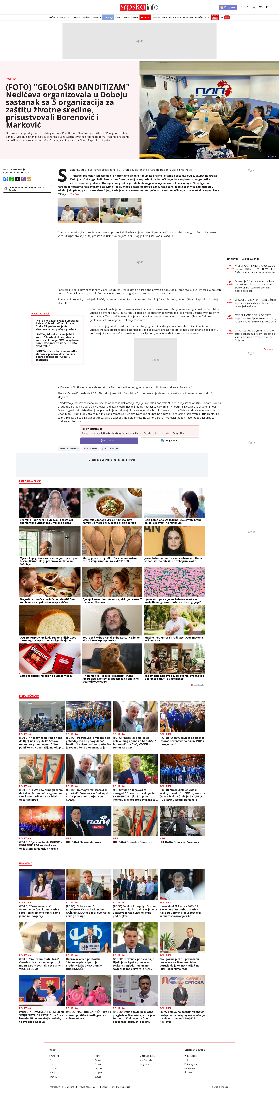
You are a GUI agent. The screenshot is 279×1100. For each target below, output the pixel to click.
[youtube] (260, 7)
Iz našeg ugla (202, 17)
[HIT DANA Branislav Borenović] (135, 821)
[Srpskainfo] (139, 7)
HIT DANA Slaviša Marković (83, 842)
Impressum (54, 1086)
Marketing (69, 1086)
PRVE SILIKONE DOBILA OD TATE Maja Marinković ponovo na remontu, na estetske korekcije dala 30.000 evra (255, 318)
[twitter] (247, 7)
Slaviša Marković (110, 448)
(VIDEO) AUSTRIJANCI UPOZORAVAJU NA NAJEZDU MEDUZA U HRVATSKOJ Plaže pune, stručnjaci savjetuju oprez (255, 269)
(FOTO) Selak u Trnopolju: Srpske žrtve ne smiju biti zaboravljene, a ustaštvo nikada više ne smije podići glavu (135, 911)
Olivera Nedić (91, 448)
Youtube (191, 1068)
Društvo (86, 17)
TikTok (190, 1072)
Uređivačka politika (121, 1086)
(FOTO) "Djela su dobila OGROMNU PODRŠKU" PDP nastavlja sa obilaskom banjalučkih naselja (42, 845)
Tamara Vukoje (17, 169)
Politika (76, 17)
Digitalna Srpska (147, 1055)
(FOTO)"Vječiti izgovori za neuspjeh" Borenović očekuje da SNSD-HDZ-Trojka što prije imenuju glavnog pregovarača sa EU (134, 794)
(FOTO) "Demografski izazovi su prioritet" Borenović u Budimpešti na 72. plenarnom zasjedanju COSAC (88, 794)
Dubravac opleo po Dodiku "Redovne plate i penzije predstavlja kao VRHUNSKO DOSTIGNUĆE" (84, 963)
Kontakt (104, 1086)
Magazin (166, 17)
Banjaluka (188, 17)
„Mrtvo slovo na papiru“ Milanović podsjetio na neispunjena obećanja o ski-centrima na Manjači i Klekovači (182, 1016)
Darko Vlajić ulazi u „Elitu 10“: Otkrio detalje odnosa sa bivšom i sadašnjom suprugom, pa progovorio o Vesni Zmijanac (255, 335)
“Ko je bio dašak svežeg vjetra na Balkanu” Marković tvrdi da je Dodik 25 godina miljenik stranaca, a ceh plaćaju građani (57, 325)
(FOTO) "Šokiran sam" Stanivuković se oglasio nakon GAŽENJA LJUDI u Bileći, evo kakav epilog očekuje (88, 911)
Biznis (118, 17)
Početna (53, 17)
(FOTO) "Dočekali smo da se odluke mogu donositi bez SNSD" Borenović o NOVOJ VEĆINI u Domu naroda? (134, 742)
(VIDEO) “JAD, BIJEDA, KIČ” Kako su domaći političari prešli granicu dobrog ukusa (88, 1015)
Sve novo (269, 349)
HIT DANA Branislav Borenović (133, 842)
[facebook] (241, 7)
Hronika (97, 17)
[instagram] (254, 7)
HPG (68, 838)
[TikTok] (266, 7)
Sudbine (156, 17)
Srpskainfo (111, 440)
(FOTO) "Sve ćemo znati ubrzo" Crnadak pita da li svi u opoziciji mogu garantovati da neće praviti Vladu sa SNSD (41, 963)
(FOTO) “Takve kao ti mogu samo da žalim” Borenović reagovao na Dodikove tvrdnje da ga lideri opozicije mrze (41, 794)
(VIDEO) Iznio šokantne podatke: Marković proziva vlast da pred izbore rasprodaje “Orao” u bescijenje (56, 355)
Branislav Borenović (69, 448)
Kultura (177, 17)
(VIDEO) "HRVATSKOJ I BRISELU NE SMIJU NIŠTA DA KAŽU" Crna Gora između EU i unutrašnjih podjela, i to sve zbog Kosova (42, 1016)
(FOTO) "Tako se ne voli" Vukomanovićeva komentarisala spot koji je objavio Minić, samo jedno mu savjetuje (40, 911)
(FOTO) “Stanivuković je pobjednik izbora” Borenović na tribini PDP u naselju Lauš (182, 741)
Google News (172, 440)
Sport (97, 1055)
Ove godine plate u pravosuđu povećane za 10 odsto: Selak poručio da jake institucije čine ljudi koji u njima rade (179, 963)
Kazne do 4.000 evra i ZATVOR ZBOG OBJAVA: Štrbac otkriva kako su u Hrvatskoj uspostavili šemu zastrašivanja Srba (180, 911)
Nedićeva (73, 194)
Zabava (134, 17)
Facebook (191, 1055)
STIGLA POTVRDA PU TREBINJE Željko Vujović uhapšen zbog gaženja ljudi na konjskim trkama (255, 303)
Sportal (145, 17)
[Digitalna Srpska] (214, 17)
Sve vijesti (64, 17)
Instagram (192, 1064)
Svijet (126, 17)
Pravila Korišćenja (87, 1086)
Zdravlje (108, 17)
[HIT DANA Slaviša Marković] (88, 821)
